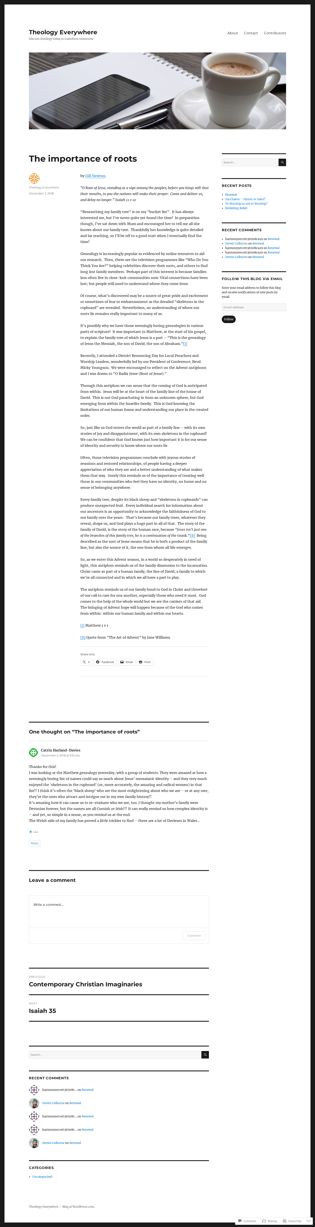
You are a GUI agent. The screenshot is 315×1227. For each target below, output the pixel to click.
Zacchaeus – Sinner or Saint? (245, 199)
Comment (194, 935)
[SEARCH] (205, 1055)
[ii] (192, 535)
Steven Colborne (53, 1103)
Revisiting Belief (236, 208)
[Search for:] (115, 1055)
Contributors (275, 33)
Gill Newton (95, 176)
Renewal (87, 1090)
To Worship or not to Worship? (246, 204)
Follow (228, 319)
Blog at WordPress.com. (78, 1207)
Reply (35, 843)
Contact (251, 33)
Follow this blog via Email (252, 279)
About (232, 33)
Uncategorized (42, 1177)
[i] (185, 343)
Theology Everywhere (63, 32)
